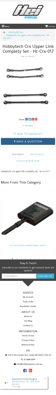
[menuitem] (27, 119)
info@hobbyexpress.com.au (29, 364)
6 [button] (34, 258)
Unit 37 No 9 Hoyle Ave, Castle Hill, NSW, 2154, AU (29, 355)
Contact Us (28, 325)
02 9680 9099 (29, 359)
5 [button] (30, 258)
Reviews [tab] (21, 160)
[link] (25, 370)
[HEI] (28, 12)
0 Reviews (28, 125)
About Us (28, 316)
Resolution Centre (28, 306)
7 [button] (39, 258)
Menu (6, 26)
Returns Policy (28, 344)
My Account (28, 297)
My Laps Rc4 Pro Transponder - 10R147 (28, 245)
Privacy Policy (28, 340)
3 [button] (21, 258)
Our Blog (28, 320)
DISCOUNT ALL (16, 32)
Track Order (28, 301)
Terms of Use (28, 335)
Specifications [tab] (37, 154)
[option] (28, 86)
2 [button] (16, 258)
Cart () (51, 26)
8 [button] (43, 258)
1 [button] (12, 258)
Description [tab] (18, 154)
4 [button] (25, 258)
